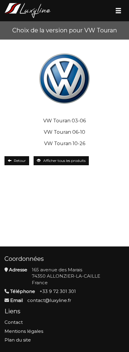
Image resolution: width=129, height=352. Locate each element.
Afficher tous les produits (64, 160)
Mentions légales (23, 331)
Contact (13, 322)
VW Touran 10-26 (64, 143)
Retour (20, 160)
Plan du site (17, 340)
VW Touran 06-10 (64, 132)
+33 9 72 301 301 (58, 291)
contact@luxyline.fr (49, 300)
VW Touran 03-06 (64, 121)
